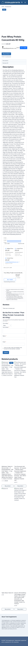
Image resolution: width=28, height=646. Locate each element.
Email (4, 341)
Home (3, 6)
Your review (6, 327)
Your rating (5, 323)
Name (4, 336)
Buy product (6, 54)
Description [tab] (5, 60)
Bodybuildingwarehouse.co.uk (12, 262)
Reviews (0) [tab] (5, 63)
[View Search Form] (22, 2)
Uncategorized (8, 6)
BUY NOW (10, 279)
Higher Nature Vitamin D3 (7, 592)
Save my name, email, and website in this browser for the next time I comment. (13, 348)
